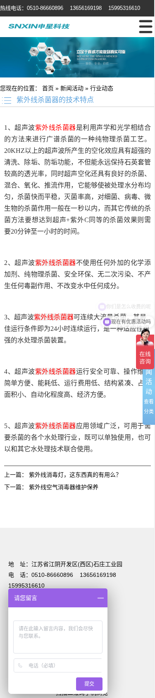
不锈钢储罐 (75, 516)
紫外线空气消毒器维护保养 (63, 487)
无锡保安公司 (134, 516)
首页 (48, 88)
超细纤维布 (45, 524)
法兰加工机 (14, 524)
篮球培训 (42, 507)
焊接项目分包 (17, 516)
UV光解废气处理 (132, 507)
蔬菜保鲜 (103, 516)
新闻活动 (71, 88)
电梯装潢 (48, 516)
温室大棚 (97, 507)
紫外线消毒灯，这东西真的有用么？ (75, 474)
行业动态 (101, 88)
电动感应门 (69, 507)
